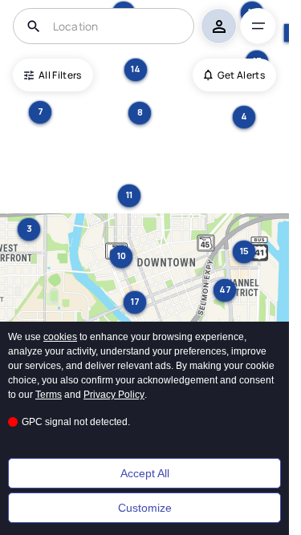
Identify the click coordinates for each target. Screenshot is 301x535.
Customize (145, 507)
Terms (48, 394)
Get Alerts (241, 75)
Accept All (144, 473)
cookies (60, 336)
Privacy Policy (113, 394)
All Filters (60, 75)
